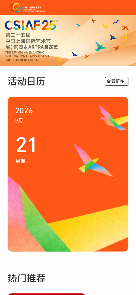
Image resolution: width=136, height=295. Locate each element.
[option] (68, 40)
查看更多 (115, 81)
